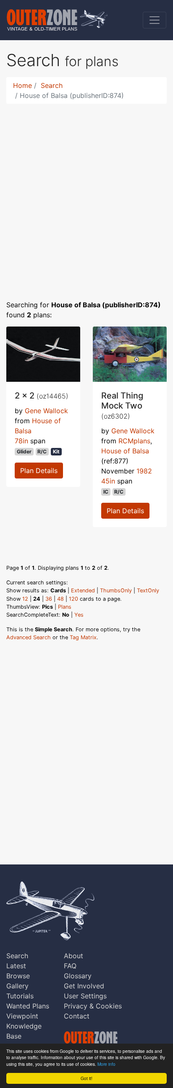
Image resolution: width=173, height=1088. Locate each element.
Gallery (17, 986)
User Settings (85, 996)
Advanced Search (28, 637)
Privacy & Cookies (93, 1006)
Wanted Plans (27, 1006)
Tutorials (20, 996)
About (73, 956)
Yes (79, 615)
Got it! (86, 1078)
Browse (18, 976)
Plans (64, 607)
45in (108, 481)
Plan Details (39, 470)
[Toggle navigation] (154, 20)
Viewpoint (22, 1016)
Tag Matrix (83, 637)
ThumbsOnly (116, 590)
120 (73, 599)
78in (21, 441)
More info (106, 1064)
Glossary (78, 976)
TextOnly (148, 590)
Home (22, 85)
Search (52, 85)
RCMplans (134, 441)
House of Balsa (125, 451)
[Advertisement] (86, 197)
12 (25, 599)
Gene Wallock (46, 410)
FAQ (70, 966)
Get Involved (84, 986)
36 (48, 599)
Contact (76, 1016)
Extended (83, 590)
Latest (16, 966)
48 (60, 599)
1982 (144, 471)
